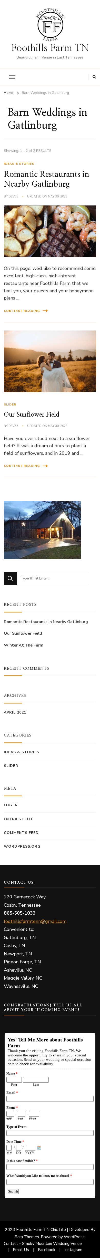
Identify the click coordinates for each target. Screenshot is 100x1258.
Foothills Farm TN (50, 48)
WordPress (74, 1237)
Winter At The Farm (23, 645)
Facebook (46, 1250)
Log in (11, 805)
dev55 (13, 196)
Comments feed (21, 832)
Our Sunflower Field (31, 415)
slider (10, 404)
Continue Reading (22, 311)
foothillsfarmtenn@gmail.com (35, 921)
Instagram (73, 1250)
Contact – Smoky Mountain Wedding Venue (43, 1243)
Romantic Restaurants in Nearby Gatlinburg (46, 622)
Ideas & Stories (19, 164)
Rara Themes (27, 1237)
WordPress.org (22, 846)
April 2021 (15, 712)
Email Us (21, 1250)
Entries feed (18, 819)
